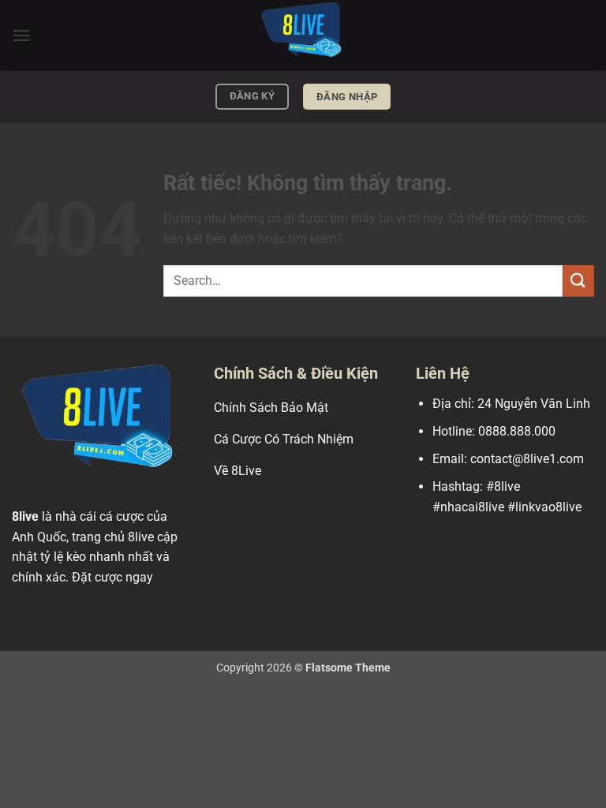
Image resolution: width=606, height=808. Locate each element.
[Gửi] (578, 280)
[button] (21, 35)
